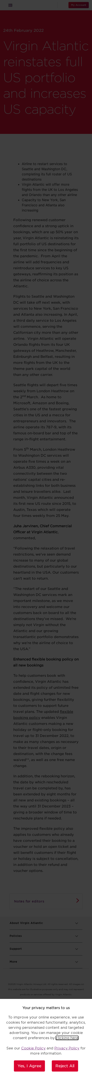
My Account (78, 4)
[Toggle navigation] (10, 5)
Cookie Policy (33, 1048)
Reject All (64, 1066)
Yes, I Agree (29, 1066)
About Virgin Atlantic (26, 923)
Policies (16, 935)
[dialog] (46, 1038)
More (13, 961)
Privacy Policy (66, 1048)
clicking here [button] (67, 1038)
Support (16, 948)
